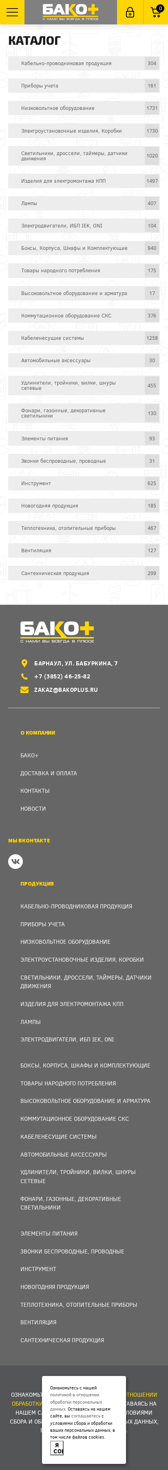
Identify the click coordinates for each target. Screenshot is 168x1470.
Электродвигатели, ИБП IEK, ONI (67, 1039)
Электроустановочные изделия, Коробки (82, 959)
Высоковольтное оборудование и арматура (85, 1101)
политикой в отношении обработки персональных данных (76, 1401)
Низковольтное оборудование (65, 941)
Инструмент (38, 1269)
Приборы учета (42, 924)
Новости (33, 808)
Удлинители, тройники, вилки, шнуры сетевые (78, 1176)
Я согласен (58, 1448)
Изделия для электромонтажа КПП (72, 1004)
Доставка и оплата (48, 773)
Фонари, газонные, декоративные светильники (70, 1203)
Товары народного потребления (68, 1083)
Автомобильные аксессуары (63, 1154)
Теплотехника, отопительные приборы (78, 1304)
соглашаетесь (85, 1416)
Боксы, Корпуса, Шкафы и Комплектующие (85, 1065)
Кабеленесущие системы (58, 1136)
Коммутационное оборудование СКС (74, 1118)
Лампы (30, 1022)
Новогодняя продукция (54, 1287)
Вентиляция (38, 1322)
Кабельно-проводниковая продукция (76, 906)
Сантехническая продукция (62, 1340)
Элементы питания (48, 1233)
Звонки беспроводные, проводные (72, 1251)
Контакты (35, 790)
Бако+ (29, 755)
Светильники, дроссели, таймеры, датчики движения (86, 981)
